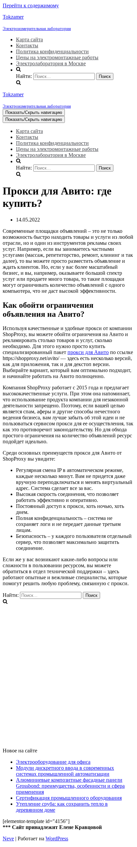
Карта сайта (29, 39)
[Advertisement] (68, 673)
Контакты (27, 45)
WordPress (57, 838)
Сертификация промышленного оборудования (69, 798)
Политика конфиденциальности (52, 51)
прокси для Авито (88, 352)
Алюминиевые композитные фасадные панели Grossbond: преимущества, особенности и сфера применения (70, 786)
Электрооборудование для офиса (53, 762)
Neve (8, 838)
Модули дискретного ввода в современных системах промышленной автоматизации (65, 771)
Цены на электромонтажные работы (57, 57)
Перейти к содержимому (31, 5)
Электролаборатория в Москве (51, 63)
